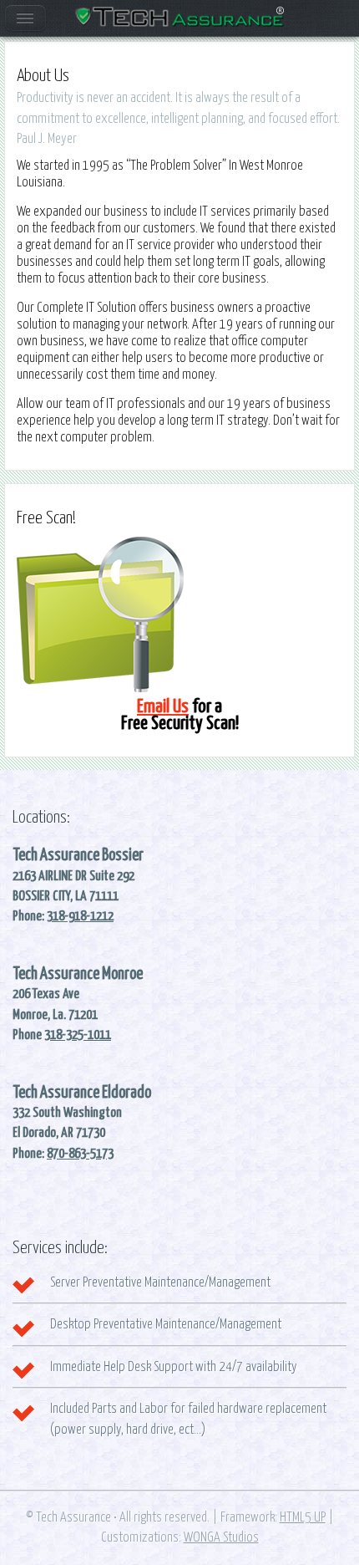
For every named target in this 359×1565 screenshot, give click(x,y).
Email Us (163, 706)
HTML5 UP (303, 1517)
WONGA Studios (221, 1537)
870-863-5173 (80, 1153)
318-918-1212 (80, 916)
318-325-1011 (77, 1035)
